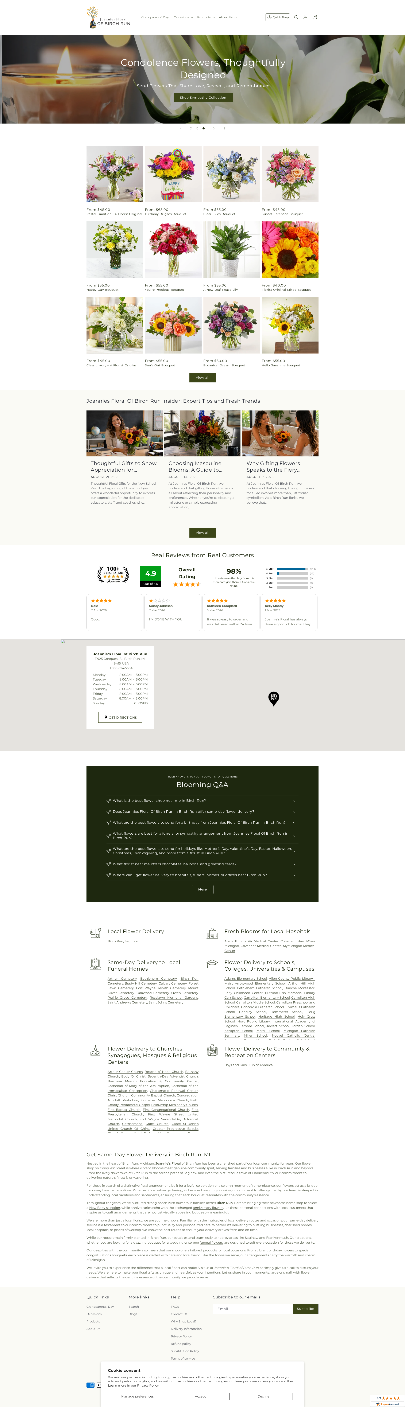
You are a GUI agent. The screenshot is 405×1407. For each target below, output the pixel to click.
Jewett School (277, 1026)
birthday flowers (281, 1250)
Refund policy (181, 1344)
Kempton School (238, 1031)
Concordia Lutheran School (262, 1007)
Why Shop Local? (184, 1321)
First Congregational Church (166, 1110)
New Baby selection (104, 1208)
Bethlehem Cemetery (158, 979)
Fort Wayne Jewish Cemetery (161, 988)
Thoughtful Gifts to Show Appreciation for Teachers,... (124, 466)
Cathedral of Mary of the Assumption (138, 1086)
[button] (183, 17)
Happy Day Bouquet (102, 290)
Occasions (94, 1314)
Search (134, 1307)
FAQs (175, 1307)
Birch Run (115, 941)
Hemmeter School (286, 1012)
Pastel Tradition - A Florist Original (114, 214)
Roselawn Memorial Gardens (174, 997)
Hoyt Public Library (254, 1021)
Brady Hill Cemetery (141, 983)
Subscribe (305, 1309)
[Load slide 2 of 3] (197, 128)
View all (202, 377)
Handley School (252, 1012)
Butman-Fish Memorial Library (290, 993)
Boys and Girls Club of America (248, 1065)
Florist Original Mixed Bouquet (286, 290)
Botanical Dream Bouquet (224, 365)
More (202, 889)
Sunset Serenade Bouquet (282, 214)
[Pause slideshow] (224, 128)
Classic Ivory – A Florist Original (112, 365)
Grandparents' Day (100, 1307)
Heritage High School (276, 1016)
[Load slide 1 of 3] (191, 128)
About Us (93, 1329)
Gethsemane (132, 1124)
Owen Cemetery (184, 993)
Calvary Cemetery (173, 983)
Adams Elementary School (245, 979)
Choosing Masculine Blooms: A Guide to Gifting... (195, 466)
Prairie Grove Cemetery (127, 997)
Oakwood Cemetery (152, 993)
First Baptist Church (124, 1110)
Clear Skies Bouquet (219, 214)
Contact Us (179, 1314)
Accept (200, 1396)
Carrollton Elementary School (267, 997)
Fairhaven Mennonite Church (164, 1100)
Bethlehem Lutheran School (259, 988)
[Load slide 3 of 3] (203, 128)
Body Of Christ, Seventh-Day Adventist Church (159, 1076)
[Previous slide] (180, 128)
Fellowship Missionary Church (174, 1105)
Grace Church (157, 1124)
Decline (263, 1396)
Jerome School (252, 1026)
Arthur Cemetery (122, 979)
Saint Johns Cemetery (166, 1002)
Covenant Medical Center (261, 946)
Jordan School (303, 1026)
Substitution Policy (185, 1351)
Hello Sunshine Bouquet (281, 365)
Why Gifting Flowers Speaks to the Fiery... (274, 466)
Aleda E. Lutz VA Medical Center (251, 941)
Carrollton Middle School (255, 1002)
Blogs (133, 1314)
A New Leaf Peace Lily (220, 290)
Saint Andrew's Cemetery (127, 1002)
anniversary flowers (208, 1208)
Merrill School (268, 1031)
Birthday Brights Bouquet (165, 214)
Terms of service (183, 1358)
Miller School (255, 1035)
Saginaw (131, 941)
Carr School (233, 997)
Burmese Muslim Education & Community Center (153, 1081)
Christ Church (119, 1095)
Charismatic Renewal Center (174, 1091)
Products (93, 1321)
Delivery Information (186, 1329)
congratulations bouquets (106, 1255)
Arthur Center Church (125, 1072)
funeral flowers (211, 1242)
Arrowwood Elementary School (260, 983)
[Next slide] (214, 128)
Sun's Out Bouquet (160, 365)
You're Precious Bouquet (164, 290)
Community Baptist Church (153, 1095)
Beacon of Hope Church (164, 1072)
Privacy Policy (148, 1385)
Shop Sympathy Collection (202, 98)
